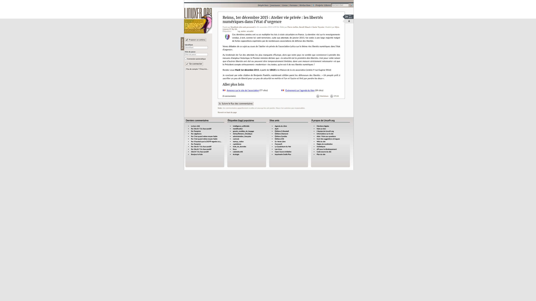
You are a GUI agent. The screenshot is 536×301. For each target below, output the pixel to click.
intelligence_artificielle (241, 126)
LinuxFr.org (198, 19)
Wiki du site (321, 141)
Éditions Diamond (281, 134)
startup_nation (238, 141)
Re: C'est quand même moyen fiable (204, 136)
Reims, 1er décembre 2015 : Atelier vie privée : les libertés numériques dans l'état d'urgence (273, 19)
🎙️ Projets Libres (321, 5)
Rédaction (304, 5)
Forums (293, 5)
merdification (238, 129)
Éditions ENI (279, 139)
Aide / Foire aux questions (326, 136)
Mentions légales (323, 126)
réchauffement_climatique (242, 134)
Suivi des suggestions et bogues (328, 139)
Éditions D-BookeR (282, 131)
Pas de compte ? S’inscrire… (197, 69)
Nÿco (337, 27)
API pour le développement (327, 149)
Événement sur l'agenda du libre (299, 90)
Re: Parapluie (196, 131)
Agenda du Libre (281, 126)
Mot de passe (190, 52)
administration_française (242, 136)
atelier (243, 31)
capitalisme (237, 144)
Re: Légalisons (196, 134)
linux (235, 149)
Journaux (275, 5)
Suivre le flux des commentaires (237, 104)
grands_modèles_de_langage (243, 131)
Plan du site (321, 154)
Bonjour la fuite (197, 154)
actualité (250, 31)
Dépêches (263, 5)
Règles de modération (325, 144)
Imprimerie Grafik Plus (283, 154)
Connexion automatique (196, 59)
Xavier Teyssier (318, 27)
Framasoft (278, 144)
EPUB (336, 96)
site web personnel (246, 27)
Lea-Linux (278, 149)
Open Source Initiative (283, 152)
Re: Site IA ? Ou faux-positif (201, 129)
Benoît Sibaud (304, 27)
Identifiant (189, 45)
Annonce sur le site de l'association (243, 90)
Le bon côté (195, 126)
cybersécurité (238, 152)
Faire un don (321, 129)
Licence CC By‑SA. (230, 29)
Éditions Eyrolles (281, 136)
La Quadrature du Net (283, 146)
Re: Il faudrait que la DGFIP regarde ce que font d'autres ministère (215, 141)
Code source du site (324, 152)
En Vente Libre (280, 141)
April (276, 129)
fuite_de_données (239, 146)
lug (239, 31)
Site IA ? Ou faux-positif (200, 152)
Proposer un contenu (197, 40)
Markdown (324, 96)
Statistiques (321, 146)
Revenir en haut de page (227, 112)
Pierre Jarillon (292, 27)
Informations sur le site (325, 134)
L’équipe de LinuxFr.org (325, 131)
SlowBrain (234, 27)
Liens (285, 5)
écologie (236, 154)
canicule (236, 139)
